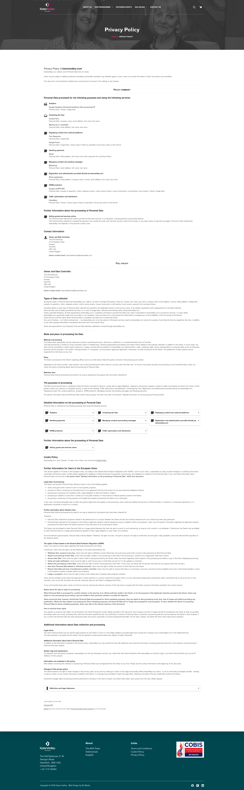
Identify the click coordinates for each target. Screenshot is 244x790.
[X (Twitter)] (197, 785)
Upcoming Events (124, 7)
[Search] (194, 7)
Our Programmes (102, 7)
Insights (89, 755)
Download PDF (48, 705)
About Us (87, 7)
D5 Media (86, 785)
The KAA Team (93, 748)
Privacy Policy (137, 755)
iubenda (46, 709)
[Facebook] (192, 785)
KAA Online (140, 7)
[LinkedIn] (202, 785)
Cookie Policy (101, 460)
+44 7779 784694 (48, 769)
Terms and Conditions (141, 748)
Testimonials (92, 751)
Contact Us (155, 7)
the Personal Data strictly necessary (82, 709)
